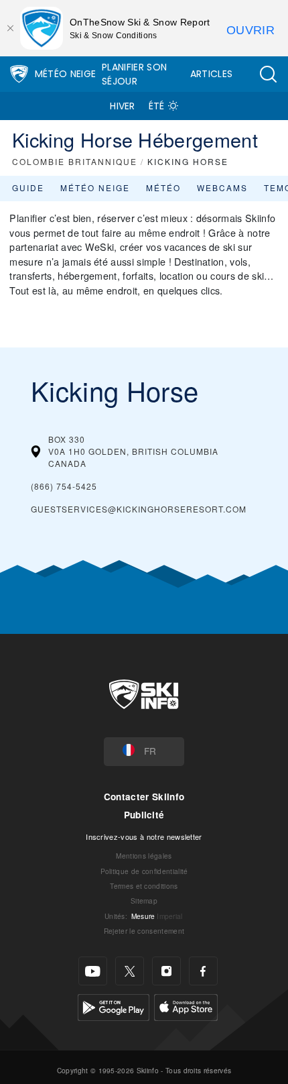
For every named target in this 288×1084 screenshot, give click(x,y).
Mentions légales (143, 856)
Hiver (122, 106)
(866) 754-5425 (64, 486)
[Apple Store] (186, 1006)
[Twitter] (129, 971)
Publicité (144, 814)
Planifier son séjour (134, 74)
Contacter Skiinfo (144, 796)
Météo (163, 187)
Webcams (222, 187)
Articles (211, 73)
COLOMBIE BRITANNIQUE (74, 161)
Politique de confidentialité (144, 871)
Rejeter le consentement (144, 931)
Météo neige (95, 187)
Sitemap (144, 901)
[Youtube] (92, 971)
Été (157, 106)
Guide (28, 187)
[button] (268, 74)
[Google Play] (113, 1006)
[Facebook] (203, 971)
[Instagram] (166, 971)
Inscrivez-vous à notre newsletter (144, 836)
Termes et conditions (143, 886)
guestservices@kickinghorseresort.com (138, 508)
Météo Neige (65, 73)
